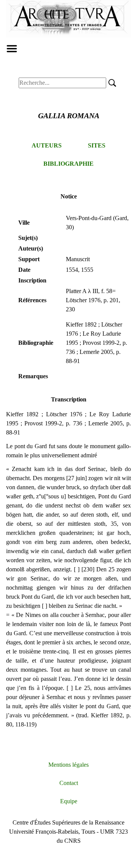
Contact (68, 783)
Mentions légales (68, 764)
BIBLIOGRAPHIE (68, 163)
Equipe (68, 801)
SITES (96, 145)
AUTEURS (47, 145)
